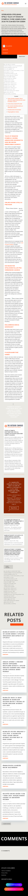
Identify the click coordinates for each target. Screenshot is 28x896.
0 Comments (5, 52)
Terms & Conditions (5, 870)
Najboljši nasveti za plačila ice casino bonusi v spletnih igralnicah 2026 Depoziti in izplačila (13, 537)
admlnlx (10, 46)
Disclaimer (3, 875)
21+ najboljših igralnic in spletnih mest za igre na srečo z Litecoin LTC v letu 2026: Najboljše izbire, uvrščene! (14, 487)
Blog (2, 10)
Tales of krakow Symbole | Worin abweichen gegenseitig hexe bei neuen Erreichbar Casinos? (16, 100)
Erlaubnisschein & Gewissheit (14, 109)
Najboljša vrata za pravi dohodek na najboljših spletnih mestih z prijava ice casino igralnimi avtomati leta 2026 (14, 701)
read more (5, 654)
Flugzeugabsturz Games (13, 111)
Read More (14, 508)
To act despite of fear (14, 884)
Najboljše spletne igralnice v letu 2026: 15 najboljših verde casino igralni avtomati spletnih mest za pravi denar (14, 735)
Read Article (22, 56)
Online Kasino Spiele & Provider (15, 103)
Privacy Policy (4, 873)
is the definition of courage (14, 889)
